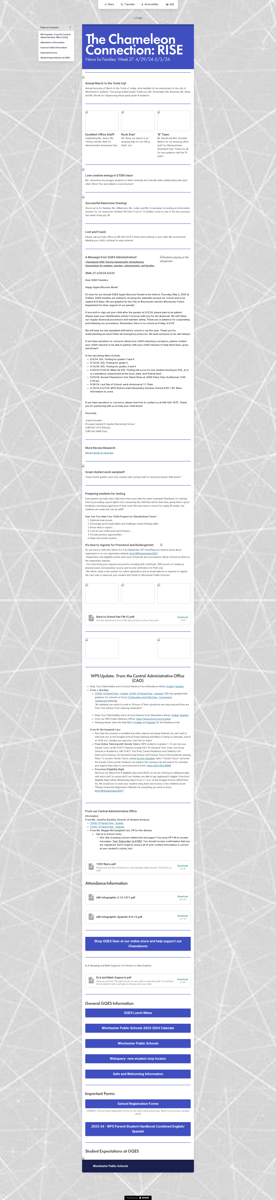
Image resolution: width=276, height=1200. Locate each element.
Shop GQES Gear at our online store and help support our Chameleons (138, 943)
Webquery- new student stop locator (138, 1058)
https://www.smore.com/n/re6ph (153, 719)
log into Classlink (145, 758)
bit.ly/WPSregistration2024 (143, 553)
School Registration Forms (138, 1104)
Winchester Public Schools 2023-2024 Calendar (138, 1028)
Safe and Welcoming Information (138, 1074)
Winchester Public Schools (138, 1043)
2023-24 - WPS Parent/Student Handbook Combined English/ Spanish (138, 1128)
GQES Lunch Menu (138, 1013)
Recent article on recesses (99, 452)
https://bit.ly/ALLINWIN (159, 765)
